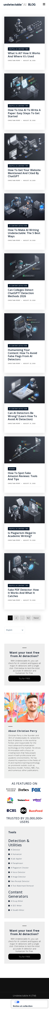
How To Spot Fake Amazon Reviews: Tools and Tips (22, 476)
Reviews (12, 469)
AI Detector (15, 850)
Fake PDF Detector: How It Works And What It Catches (23, 593)
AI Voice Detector (18, 872)
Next (36, 617)
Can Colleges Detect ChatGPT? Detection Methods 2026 (21, 293)
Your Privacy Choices (31, 1002)
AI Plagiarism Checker (20, 868)
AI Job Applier (16, 859)
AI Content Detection (18, 226)
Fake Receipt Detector (20, 881)
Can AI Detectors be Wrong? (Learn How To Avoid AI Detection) (22, 416)
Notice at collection (22, 1006)
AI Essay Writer (17, 901)
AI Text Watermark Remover (22, 886)
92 (28, 617)
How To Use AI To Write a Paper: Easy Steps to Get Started (24, 113)
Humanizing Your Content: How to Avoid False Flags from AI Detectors (22, 354)
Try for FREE (24, 678)
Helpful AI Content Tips (18, 49)
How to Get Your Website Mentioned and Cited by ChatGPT (24, 173)
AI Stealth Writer (17, 910)
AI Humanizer (16, 854)
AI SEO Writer (16, 905)
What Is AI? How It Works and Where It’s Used (24, 54)
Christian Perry (14, 60)
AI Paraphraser (17, 863)
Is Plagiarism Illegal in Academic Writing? (22, 534)
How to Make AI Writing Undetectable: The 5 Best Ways (24, 233)
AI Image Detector (18, 877)
